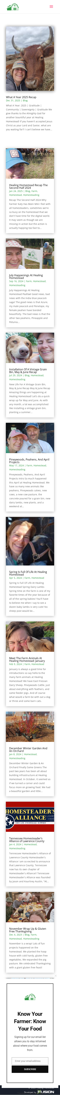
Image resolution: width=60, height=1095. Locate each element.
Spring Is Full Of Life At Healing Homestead (28, 573)
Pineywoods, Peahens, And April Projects (29, 461)
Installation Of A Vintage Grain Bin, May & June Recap (28, 371)
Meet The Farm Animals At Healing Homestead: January (27, 659)
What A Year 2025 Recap (21, 97)
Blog (25, 100)
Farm (34, 191)
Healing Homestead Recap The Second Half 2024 (28, 186)
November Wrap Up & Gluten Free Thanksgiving (27, 930)
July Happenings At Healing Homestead (26, 276)
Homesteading (31, 194)
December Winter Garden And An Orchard (28, 749)
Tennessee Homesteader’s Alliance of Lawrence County (26, 840)
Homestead (15, 194)
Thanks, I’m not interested (30, 1093)
